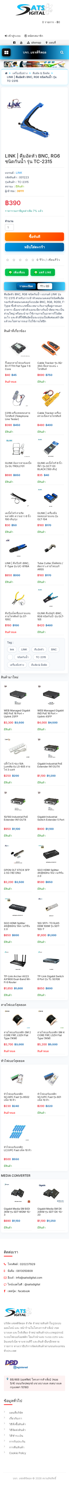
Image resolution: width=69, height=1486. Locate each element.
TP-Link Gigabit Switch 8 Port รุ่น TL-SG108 (50, 978)
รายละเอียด (26, 286)
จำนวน (9, 221)
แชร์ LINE (45, 272)
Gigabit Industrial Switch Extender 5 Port (50, 818)
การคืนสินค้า (16, 1447)
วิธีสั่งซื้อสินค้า (17, 1424)
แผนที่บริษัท (16, 1412)
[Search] (62, 52)
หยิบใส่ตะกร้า (34, 247)
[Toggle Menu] (6, 52)
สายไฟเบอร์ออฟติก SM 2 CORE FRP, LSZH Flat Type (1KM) (17, 1035)
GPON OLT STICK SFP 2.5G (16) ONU (17, 871)
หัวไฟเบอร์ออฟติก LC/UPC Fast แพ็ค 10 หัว (17, 1149)
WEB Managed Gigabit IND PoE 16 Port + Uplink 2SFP (17, 713)
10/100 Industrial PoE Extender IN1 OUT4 (16, 818)
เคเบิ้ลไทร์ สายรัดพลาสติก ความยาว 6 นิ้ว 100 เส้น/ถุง (18, 516)
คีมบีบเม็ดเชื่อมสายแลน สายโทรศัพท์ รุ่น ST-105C (17, 616)
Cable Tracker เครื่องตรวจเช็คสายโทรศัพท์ (49, 414)
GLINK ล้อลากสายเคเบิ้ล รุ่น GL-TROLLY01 (18, 464)
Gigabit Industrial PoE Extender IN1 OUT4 (49, 765)
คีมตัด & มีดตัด (41, 73)
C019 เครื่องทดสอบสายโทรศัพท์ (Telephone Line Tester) (17, 415)
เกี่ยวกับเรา (15, 1418)
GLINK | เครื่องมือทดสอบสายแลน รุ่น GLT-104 (47, 516)
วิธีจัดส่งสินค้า (17, 1429)
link (12, 649)
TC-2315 (41, 657)
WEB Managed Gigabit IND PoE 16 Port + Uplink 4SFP (50, 713)
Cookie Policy (17, 1453)
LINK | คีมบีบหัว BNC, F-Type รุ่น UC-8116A (17, 565)
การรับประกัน (17, 1441)
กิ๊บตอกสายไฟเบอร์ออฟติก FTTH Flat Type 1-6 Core (17, 365)
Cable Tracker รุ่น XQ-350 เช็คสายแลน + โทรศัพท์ (50, 365)
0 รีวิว (41, 259)
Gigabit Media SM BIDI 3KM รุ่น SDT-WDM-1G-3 (17, 1211)
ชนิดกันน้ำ (23, 657)
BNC (54, 649)
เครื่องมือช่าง (20, 73)
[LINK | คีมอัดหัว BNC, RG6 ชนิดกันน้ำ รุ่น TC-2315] (34, 119)
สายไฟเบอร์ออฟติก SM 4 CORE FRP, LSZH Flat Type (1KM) (51, 1035)
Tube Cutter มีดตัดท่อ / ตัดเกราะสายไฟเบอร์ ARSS (50, 566)
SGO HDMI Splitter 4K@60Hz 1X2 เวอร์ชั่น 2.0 (50, 872)
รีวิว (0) (44, 286)
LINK (19, 172)
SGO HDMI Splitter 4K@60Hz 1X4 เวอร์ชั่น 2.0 (17, 926)
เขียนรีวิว (54, 259)
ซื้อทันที (34, 237)
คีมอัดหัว (39, 649)
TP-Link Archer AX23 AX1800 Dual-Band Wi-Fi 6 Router (17, 979)
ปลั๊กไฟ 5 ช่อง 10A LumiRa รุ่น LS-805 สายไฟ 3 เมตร (17, 766)
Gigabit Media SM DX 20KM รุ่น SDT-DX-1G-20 (50, 1211)
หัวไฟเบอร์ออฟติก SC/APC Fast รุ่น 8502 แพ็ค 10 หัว (16, 1096)
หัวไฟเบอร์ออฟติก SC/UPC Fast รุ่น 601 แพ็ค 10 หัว (49, 1096)
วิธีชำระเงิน (16, 1435)
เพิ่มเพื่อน (19, 272)
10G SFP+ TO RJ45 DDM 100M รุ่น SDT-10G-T (48, 926)
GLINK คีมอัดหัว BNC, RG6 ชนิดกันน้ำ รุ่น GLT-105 (50, 616)
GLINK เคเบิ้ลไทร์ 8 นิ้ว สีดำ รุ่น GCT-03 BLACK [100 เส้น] (49, 465)
